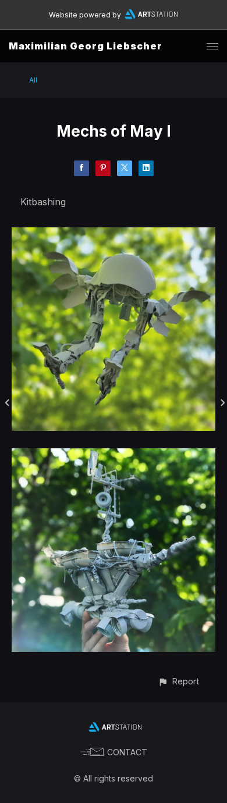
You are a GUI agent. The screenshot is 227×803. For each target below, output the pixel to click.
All (33, 80)
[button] (178, 681)
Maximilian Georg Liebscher (85, 46)
